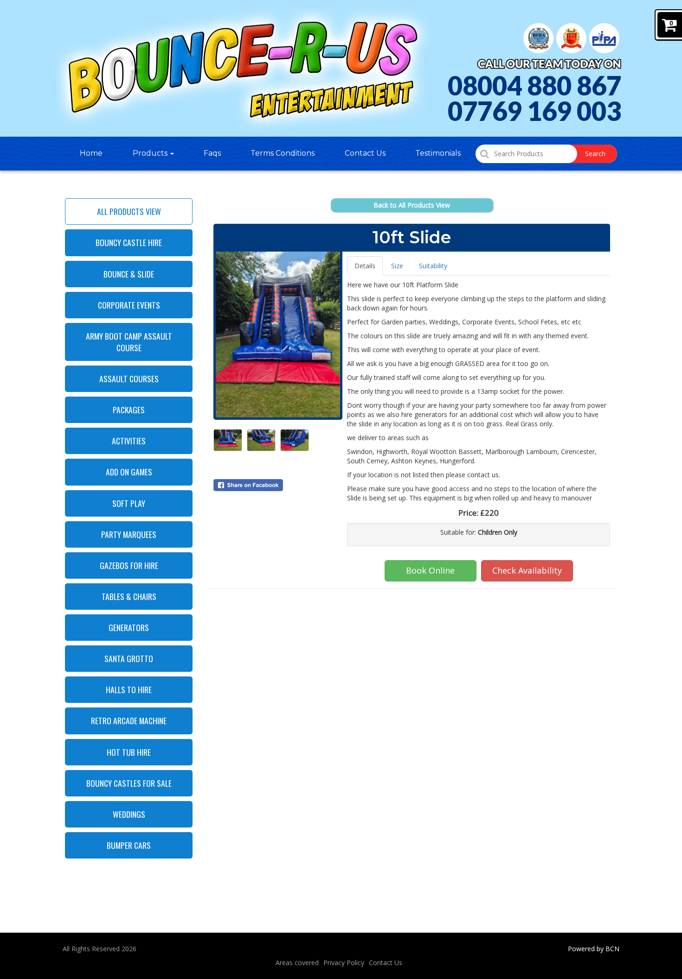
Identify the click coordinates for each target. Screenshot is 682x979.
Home (91, 153)
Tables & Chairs (129, 596)
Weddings (129, 814)
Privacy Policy (343, 962)
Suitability (433, 265)
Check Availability (527, 570)
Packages (129, 410)
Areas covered (297, 962)
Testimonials (438, 153)
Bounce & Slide (128, 274)
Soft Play (128, 503)
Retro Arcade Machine (129, 720)
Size (397, 265)
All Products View (129, 211)
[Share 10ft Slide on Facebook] (277, 485)
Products (151, 153)
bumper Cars (129, 845)
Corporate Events (129, 305)
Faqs (212, 153)
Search (595, 153)
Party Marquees (128, 534)
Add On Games (129, 472)
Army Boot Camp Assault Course (129, 342)
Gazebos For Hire (129, 565)
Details (364, 265)
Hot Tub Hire (129, 752)
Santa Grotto (128, 658)
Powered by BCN (593, 948)
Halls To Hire (129, 689)
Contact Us (365, 153)
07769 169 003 (534, 111)
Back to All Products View (411, 205)
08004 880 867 (534, 86)
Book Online (430, 570)
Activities (129, 441)
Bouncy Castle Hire (129, 242)
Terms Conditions (283, 153)
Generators (129, 627)
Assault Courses (129, 379)
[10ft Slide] (278, 334)
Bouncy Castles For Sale (129, 783)
